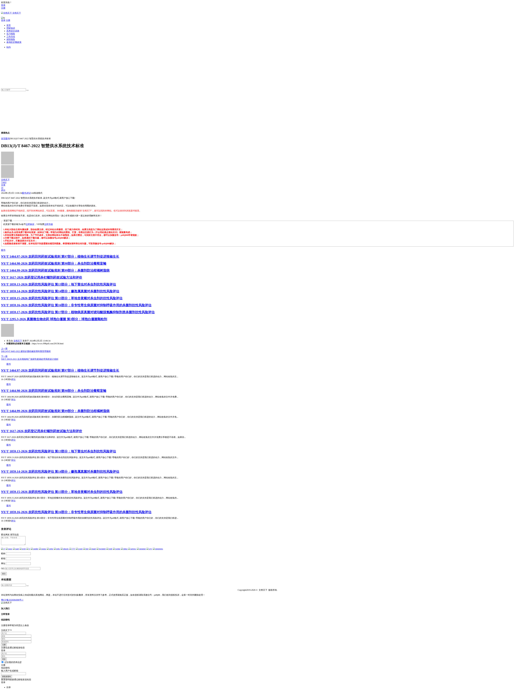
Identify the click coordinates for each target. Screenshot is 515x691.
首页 (8, 25)
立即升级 (48, 224)
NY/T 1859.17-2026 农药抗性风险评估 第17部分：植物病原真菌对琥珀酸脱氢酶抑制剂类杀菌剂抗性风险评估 (78, 312)
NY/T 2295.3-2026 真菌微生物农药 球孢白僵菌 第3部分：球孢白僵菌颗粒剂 (54, 319)
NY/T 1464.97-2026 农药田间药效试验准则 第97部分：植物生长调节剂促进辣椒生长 (60, 256)
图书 (7, 138)
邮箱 (3, 558)
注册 (3, 8)
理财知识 (10, 28)
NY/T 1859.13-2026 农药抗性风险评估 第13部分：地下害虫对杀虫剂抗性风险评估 (58, 284)
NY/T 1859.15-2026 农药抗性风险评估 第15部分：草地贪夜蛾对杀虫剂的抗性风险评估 (61, 298)
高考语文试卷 (12, 31)
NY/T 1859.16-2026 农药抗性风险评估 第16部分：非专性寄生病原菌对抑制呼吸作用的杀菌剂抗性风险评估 (76, 305)
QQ (2, 568)
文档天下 (17, 341)
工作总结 (10, 36)
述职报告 (10, 39)
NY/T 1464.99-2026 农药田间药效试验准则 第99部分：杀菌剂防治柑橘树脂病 (55, 270)
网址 (3, 563)
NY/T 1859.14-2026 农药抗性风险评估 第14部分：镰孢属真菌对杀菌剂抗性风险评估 (60, 291)
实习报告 (10, 34)
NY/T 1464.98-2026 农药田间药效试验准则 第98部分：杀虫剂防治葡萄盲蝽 (53, 263)
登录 (3, 5)
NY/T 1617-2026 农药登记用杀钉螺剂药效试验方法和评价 (41, 277)
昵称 (3, 553)
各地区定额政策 (13, 42)
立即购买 (30, 224)
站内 (8, 47)
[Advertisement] (86, 67)
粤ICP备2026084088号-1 (12, 600)
